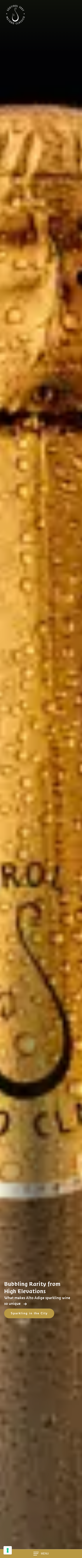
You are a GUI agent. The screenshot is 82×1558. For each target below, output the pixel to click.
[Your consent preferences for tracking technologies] (7, 1550)
